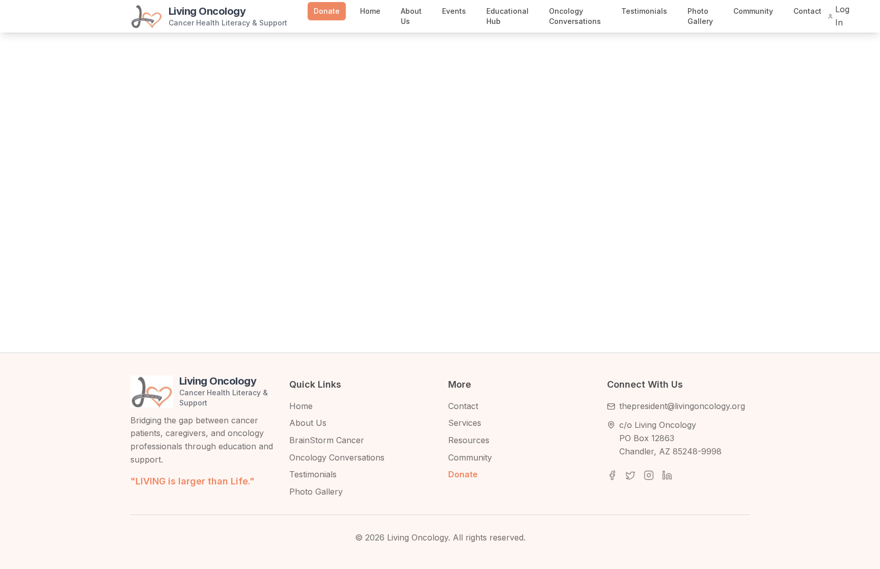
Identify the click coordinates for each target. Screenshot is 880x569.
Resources (468, 440)
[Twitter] (630, 475)
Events (454, 11)
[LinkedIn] (667, 475)
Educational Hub (507, 16)
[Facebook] (612, 475)
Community (753, 11)
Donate (327, 11)
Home (370, 11)
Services (464, 423)
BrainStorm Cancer (326, 440)
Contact (807, 11)
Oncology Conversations (575, 16)
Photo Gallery (700, 16)
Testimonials (644, 11)
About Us (411, 16)
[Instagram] (649, 475)
